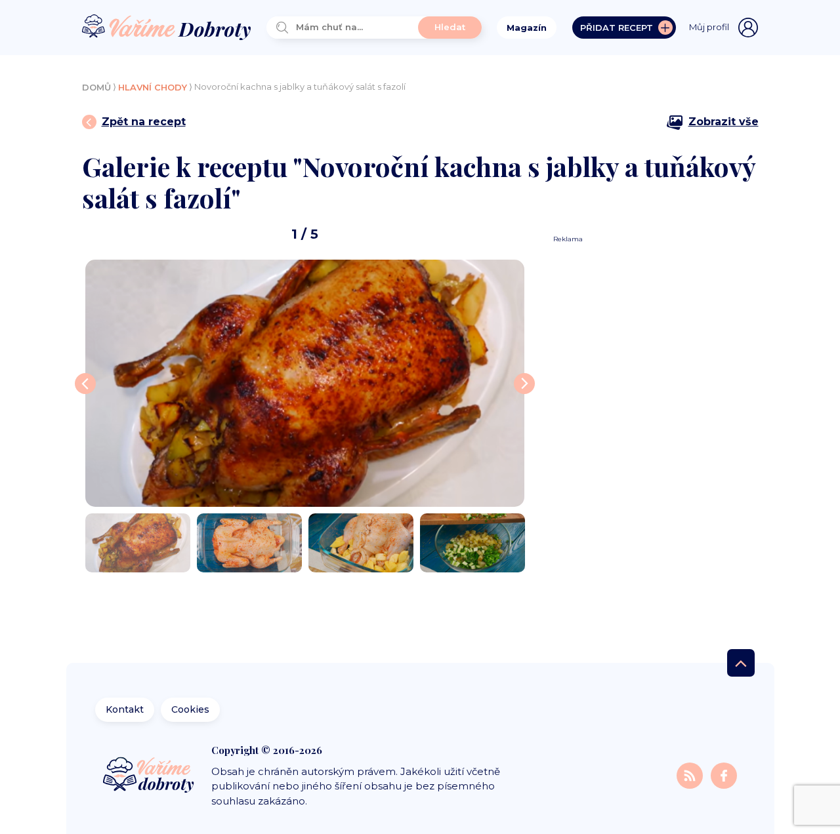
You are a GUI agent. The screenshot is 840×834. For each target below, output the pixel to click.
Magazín (527, 27)
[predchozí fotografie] (85, 383)
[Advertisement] (651, 440)
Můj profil (709, 27)
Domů (96, 87)
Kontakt (125, 709)
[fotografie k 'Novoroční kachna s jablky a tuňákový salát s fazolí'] (304, 383)
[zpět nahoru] (741, 663)
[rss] (691, 775)
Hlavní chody (152, 87)
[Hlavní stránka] (166, 27)
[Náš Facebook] (724, 775)
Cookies (190, 709)
